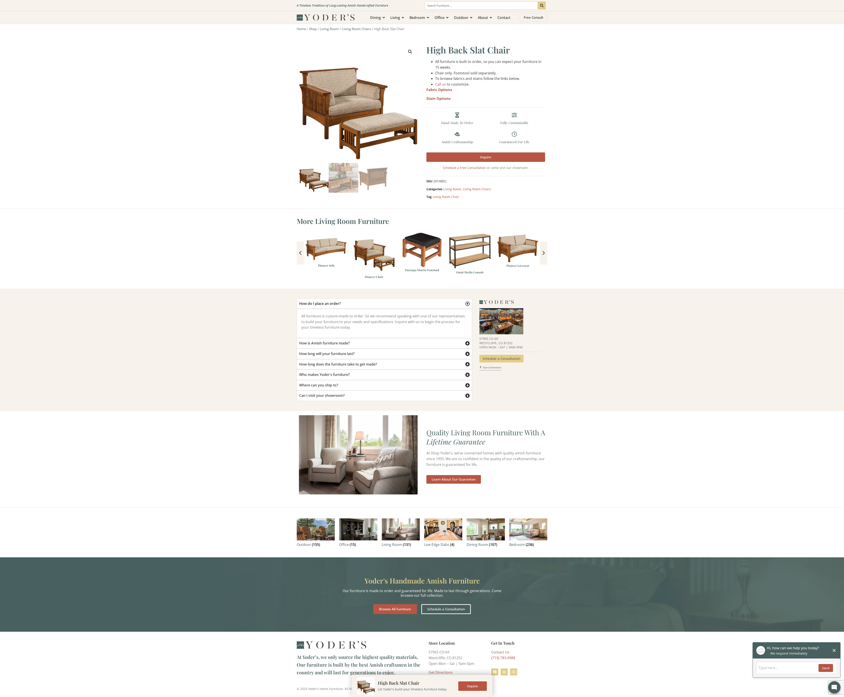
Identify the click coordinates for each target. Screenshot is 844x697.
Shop (313, 29)
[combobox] (481, 5)
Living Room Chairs (356, 29)
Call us (440, 84)
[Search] (542, 5)
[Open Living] (403, 17)
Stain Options (438, 98)
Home (301, 29)
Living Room (329, 29)
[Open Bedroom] (428, 17)
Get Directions (441, 672)
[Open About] (491, 17)
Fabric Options (439, 89)
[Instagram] (513, 671)
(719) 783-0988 (503, 657)
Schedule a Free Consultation (464, 168)
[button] (410, 52)
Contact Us (500, 652)
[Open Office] (447, 17)
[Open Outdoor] (471, 17)
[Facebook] (494, 671)
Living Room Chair (446, 197)
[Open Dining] (384, 17)
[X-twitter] (504, 671)
